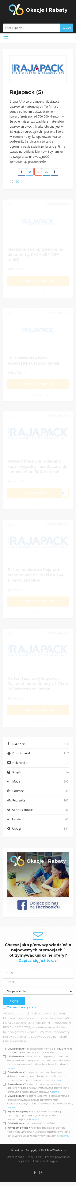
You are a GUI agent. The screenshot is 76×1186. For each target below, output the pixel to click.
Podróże (18, 791)
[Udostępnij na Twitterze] (30, 172)
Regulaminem (64, 1048)
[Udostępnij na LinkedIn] (46, 172)
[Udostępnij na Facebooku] (21, 172)
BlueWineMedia (56, 1150)
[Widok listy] (17, 181)
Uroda (16, 819)
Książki (17, 772)
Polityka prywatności (57, 1156)
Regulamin (24, 1161)
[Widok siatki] (12, 181)
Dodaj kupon (34, 1156)
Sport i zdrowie (22, 810)
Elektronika (19, 763)
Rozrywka (19, 800)
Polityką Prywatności (20, 1052)
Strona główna (15, 1156)
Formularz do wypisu (45, 1161)
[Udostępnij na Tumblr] (54, 172)
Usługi (16, 828)
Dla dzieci (18, 744)
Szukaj (66, 27)
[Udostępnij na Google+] (38, 172)
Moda (16, 781)
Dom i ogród (21, 753)
